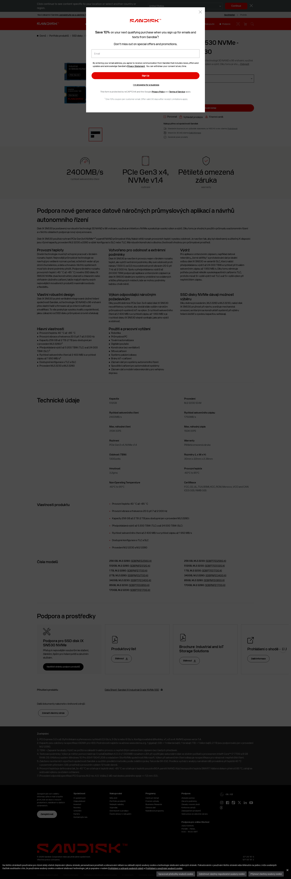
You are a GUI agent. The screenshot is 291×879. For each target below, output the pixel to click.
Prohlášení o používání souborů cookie (164, 868)
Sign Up (145, 75)
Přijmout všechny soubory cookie (266, 873)
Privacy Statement (136, 66)
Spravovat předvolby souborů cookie (175, 873)
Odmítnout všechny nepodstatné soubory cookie (222, 873)
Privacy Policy (158, 91)
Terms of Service (177, 91)
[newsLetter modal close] (200, 12)
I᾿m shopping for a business (146, 85)
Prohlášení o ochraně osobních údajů (125, 868)
